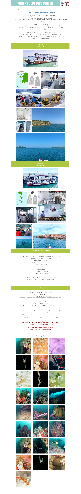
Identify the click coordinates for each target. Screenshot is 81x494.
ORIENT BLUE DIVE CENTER (35, 3)
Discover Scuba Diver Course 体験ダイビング (32, 296)
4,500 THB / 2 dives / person (53, 296)
